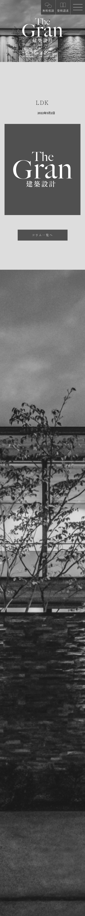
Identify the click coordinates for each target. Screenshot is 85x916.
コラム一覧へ (42, 235)
